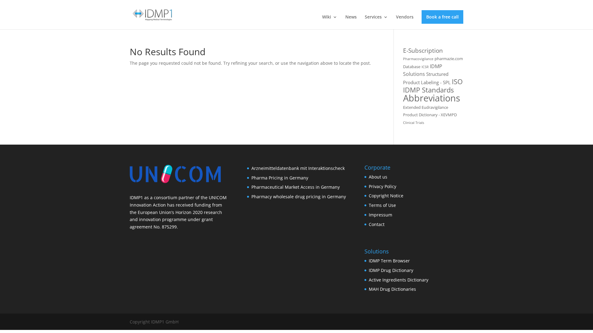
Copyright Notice (386, 196)
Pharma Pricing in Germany (279, 178)
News (351, 17)
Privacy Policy (382, 186)
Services (373, 17)
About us (378, 177)
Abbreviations (431, 98)
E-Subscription (423, 51)
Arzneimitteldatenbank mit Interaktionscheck (298, 168)
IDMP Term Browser (389, 261)
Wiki (326, 17)
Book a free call (442, 17)
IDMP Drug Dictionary (391, 270)
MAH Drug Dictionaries (392, 289)
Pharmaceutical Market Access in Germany (295, 187)
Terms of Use (382, 205)
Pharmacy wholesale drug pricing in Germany (298, 196)
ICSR (425, 67)
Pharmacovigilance (418, 59)
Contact (377, 224)
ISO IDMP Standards (433, 85)
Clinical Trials (413, 123)
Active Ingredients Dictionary (398, 280)
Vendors (405, 17)
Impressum (380, 215)
